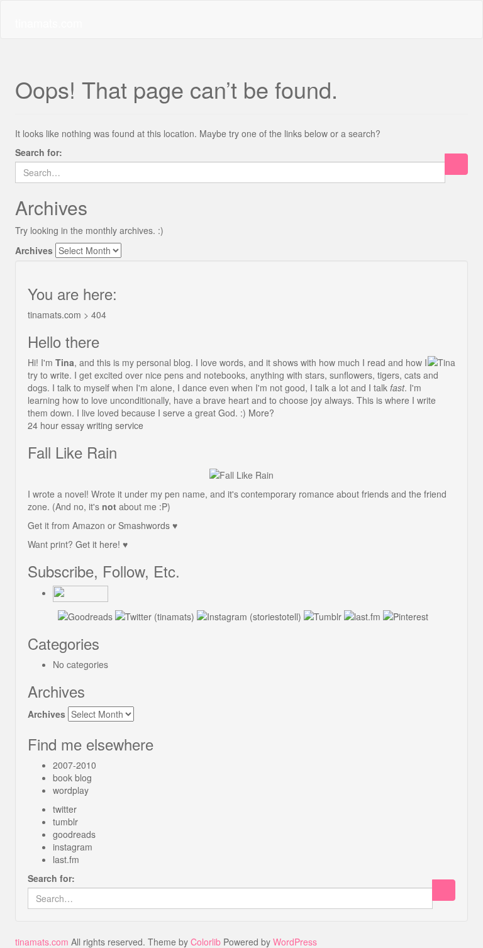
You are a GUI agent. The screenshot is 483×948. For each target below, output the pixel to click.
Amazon (88, 525)
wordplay (71, 790)
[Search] (456, 164)
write (59, 375)
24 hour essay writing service (85, 425)
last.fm (66, 859)
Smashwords (144, 525)
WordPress (295, 941)
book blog (72, 777)
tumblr (65, 821)
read (376, 362)
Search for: (38, 152)
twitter (65, 809)
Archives (34, 250)
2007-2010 (74, 765)
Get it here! (97, 544)
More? (261, 412)
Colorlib (206, 941)
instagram (72, 846)
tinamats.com (48, 22)
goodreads (74, 834)
